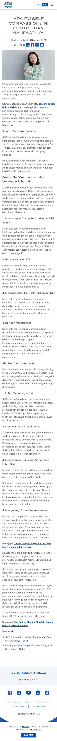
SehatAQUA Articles (28, 673)
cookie (25, 726)
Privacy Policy (18, 706)
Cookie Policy (39, 706)
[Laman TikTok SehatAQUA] (47, 692)
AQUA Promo (43, 702)
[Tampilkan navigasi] (51, 4)
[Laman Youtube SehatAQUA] (28, 692)
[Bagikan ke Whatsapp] (37, 45)
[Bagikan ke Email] (42, 45)
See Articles (27, 679)
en (44, 5)
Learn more (36, 729)
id (39, 5)
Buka (25, 640)
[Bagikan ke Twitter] (28, 45)
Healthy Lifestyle (19, 40)
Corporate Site (13, 702)
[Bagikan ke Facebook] (32, 45)
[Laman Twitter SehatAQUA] (19, 692)
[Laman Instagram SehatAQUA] (37, 692)
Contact (28, 702)
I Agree (28, 735)
